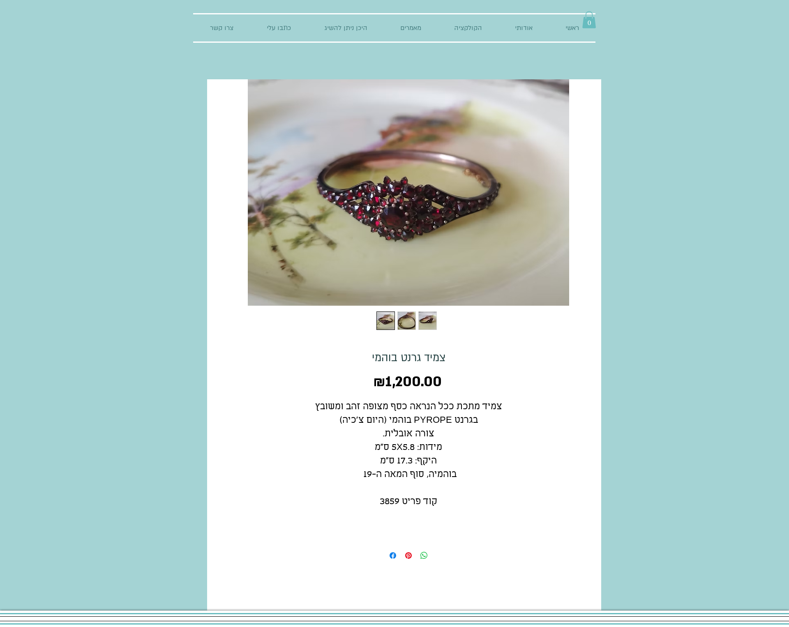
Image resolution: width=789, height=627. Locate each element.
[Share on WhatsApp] (424, 555)
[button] (589, 19)
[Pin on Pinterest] (408, 555)
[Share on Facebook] (393, 555)
